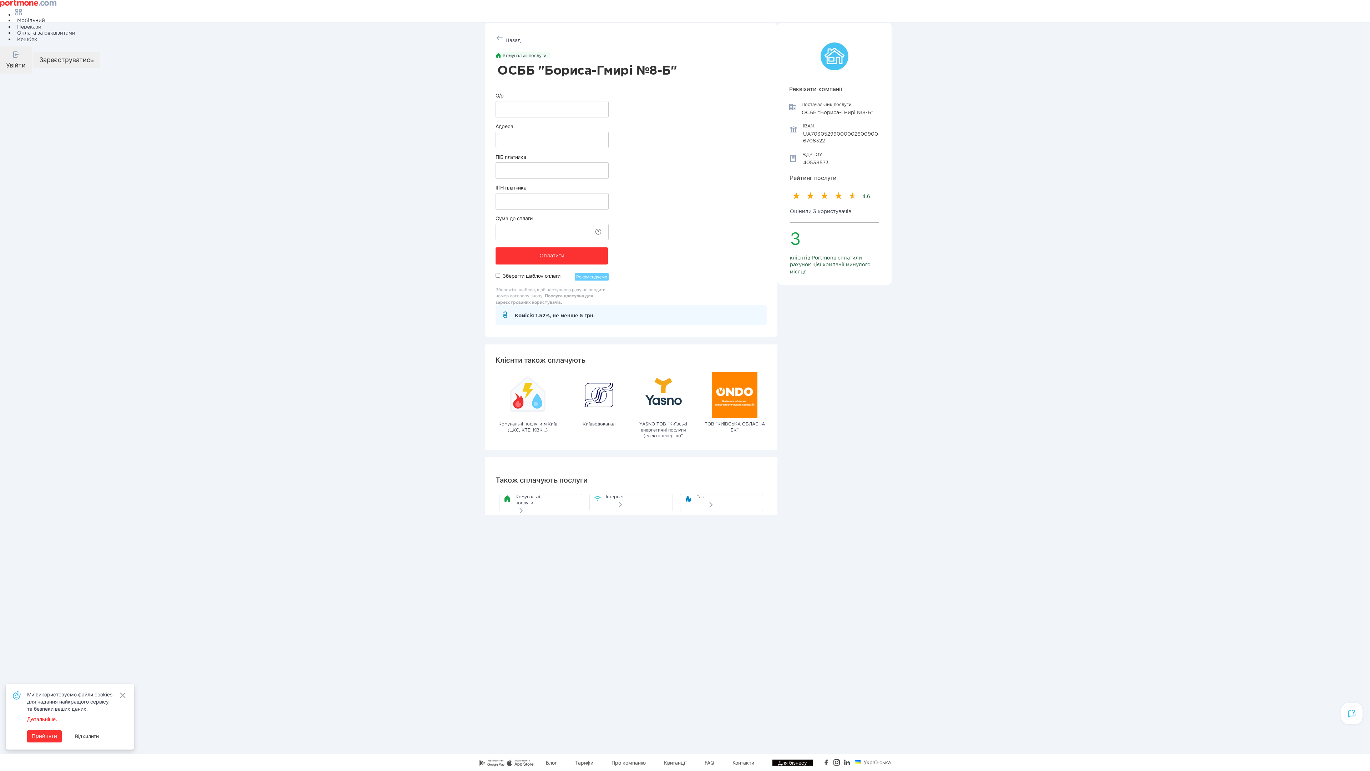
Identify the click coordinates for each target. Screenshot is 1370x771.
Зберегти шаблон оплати (531, 276)
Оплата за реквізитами (46, 33)
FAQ (709, 763)
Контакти (743, 763)
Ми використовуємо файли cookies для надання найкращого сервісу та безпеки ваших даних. (69, 701)
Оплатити (551, 256)
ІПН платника (511, 188)
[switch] (498, 275)
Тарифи (584, 763)
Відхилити (87, 736)
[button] (16, 60)
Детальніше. (42, 719)
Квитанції (675, 763)
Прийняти (44, 736)
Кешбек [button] (27, 39)
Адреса (504, 126)
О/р (500, 95)
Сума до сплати (514, 218)
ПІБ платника (511, 157)
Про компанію (629, 763)
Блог (551, 763)
